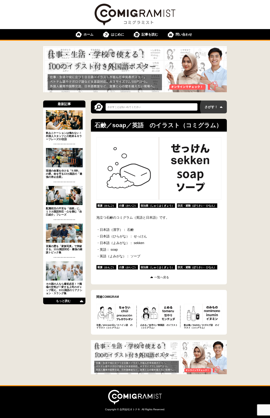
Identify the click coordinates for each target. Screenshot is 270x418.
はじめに (117, 34)
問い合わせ (184, 34)
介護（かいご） (128, 205)
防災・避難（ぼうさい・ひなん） (197, 205)
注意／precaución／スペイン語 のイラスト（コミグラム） (114, 326)
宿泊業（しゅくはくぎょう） (157, 205)
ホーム (88, 34)
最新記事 (64, 104)
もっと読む (63, 300)
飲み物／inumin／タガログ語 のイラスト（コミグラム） (201, 326)
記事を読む (150, 34)
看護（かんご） (106, 205)
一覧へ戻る (161, 277)
